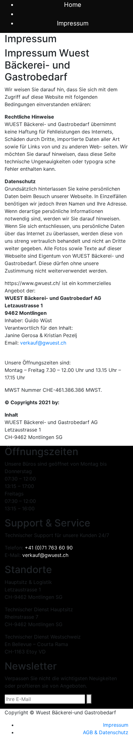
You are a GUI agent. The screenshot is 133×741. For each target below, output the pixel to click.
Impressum (115, 725)
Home (72, 4)
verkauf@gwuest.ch (43, 343)
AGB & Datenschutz (105, 732)
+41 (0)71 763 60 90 (49, 547)
